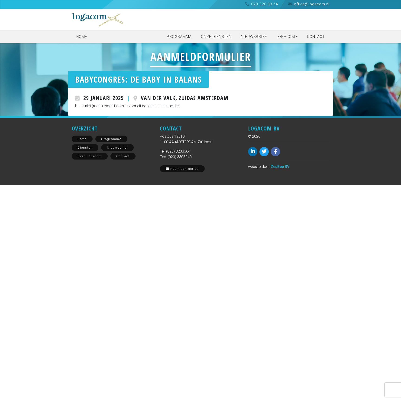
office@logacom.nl (311, 4)
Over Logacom (90, 156)
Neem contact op (184, 168)
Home (81, 36)
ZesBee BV (280, 166)
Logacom (285, 36)
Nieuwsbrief (254, 36)
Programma (179, 36)
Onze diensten (216, 36)
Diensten (85, 147)
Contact (316, 36)
